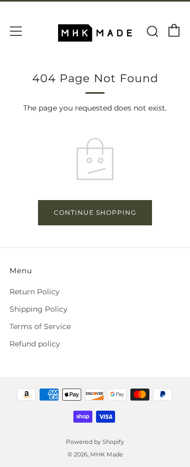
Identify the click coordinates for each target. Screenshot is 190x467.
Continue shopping (95, 212)
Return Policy (35, 291)
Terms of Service (40, 326)
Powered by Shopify (95, 441)
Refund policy (35, 344)
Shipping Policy (39, 309)
